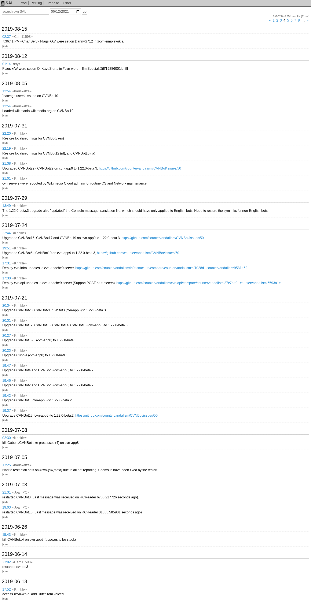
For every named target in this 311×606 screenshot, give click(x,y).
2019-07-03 (14, 484)
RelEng (36, 3)
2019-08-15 (14, 29)
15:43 (6, 534)
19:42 (6, 395)
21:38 (6, 163)
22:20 (6, 133)
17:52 (6, 589)
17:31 (6, 263)
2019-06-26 (14, 527)
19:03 (6, 507)
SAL (10, 3)
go (85, 11)
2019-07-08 (14, 430)
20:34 (6, 305)
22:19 (6, 148)
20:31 (6, 320)
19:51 (6, 248)
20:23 (6, 350)
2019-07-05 (14, 457)
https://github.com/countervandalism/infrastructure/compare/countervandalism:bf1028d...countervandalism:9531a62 (161, 268)
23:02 (6, 562)
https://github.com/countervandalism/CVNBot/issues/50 (140, 168)
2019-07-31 (14, 125)
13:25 (6, 465)
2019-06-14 (14, 554)
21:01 (6, 178)
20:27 (6, 335)
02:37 (6, 36)
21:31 (6, 492)
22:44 (6, 233)
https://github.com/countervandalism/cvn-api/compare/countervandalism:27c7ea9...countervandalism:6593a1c (198, 283)
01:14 (6, 64)
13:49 (6, 206)
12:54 (6, 91)
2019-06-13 (14, 581)
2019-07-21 (14, 298)
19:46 (6, 380)
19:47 (6, 365)
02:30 (6, 438)
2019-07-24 (14, 225)
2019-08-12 (14, 56)
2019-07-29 (14, 198)
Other (67, 3)
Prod (23, 3)
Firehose (52, 3)
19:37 (6, 410)
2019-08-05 (14, 83)
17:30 (6, 278)
